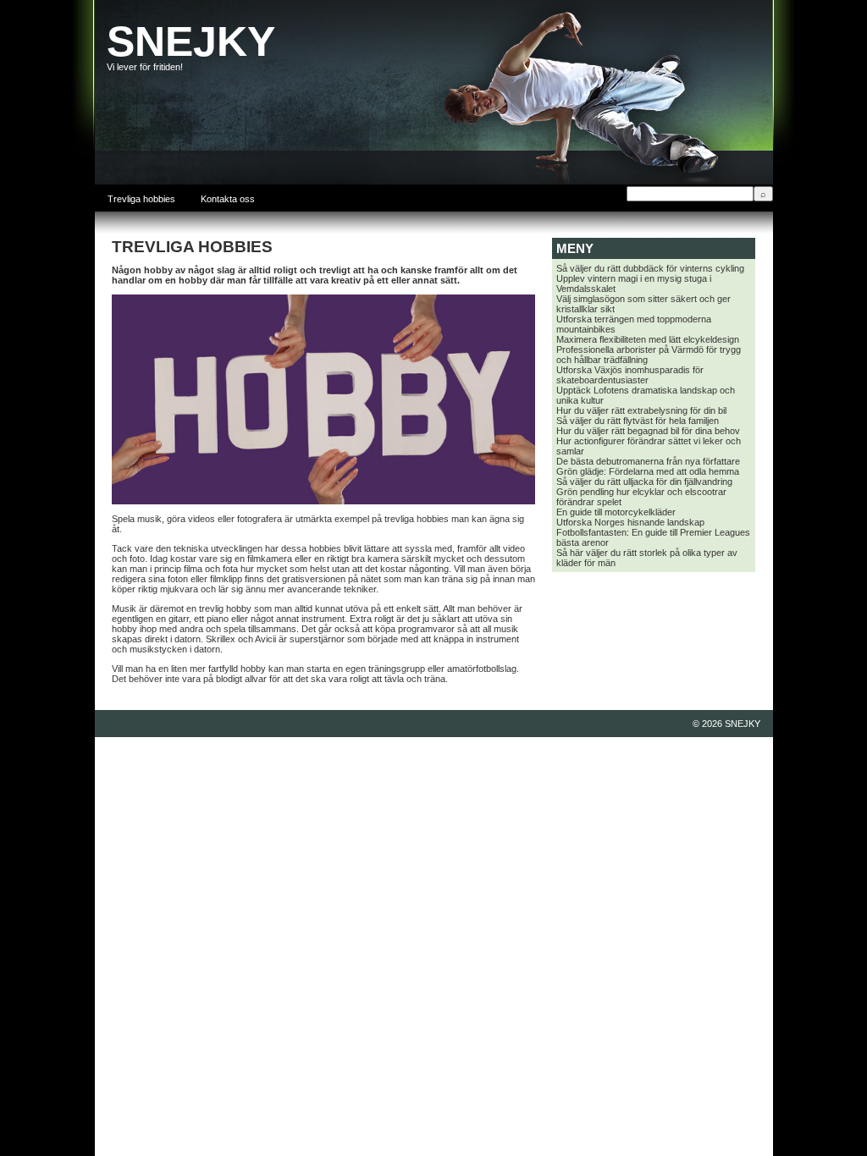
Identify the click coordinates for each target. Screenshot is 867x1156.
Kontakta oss (228, 199)
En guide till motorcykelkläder (616, 512)
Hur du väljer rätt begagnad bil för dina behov (648, 431)
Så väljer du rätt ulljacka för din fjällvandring (644, 481)
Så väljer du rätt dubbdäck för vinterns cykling (650, 268)
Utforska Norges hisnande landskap (630, 522)
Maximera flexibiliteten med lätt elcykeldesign (647, 339)
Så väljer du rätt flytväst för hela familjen (637, 421)
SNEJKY (191, 41)
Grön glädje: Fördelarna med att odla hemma (647, 471)
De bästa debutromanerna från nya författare (648, 461)
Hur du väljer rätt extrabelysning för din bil (641, 410)
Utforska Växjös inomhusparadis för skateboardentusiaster (630, 375)
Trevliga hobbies (141, 199)
